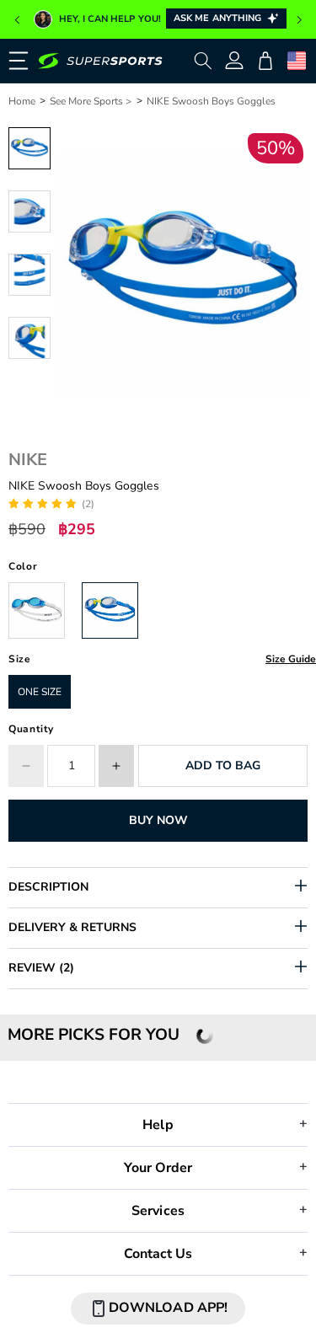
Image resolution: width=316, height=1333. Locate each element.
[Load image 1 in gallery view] (29, 148)
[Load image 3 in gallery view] (29, 275)
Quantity (31, 729)
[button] (16, 20)
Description (48, 887)
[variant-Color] (36, 610)
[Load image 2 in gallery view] (29, 211)
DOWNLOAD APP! (168, 1307)
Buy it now (158, 820)
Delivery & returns (72, 927)
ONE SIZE (40, 692)
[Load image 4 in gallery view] (29, 338)
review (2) (41, 968)
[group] (158, 19)
